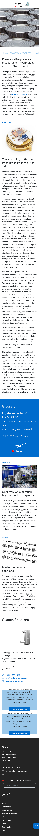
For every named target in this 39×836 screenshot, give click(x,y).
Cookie (4, 830)
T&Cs (4, 803)
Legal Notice (7, 810)
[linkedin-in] (8, 794)
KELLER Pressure (11, 53)
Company (27, 53)
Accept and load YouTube (19, 709)
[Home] (19, 4)
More (8, 668)
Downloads (6, 827)
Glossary (5, 817)
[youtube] (3, 794)
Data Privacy (7, 807)
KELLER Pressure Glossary (16, 436)
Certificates (6, 820)
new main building (19, 94)
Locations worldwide (14, 681)
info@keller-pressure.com (16, 678)
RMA (4, 824)
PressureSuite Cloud (10, 813)
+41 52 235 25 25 (12, 675)
